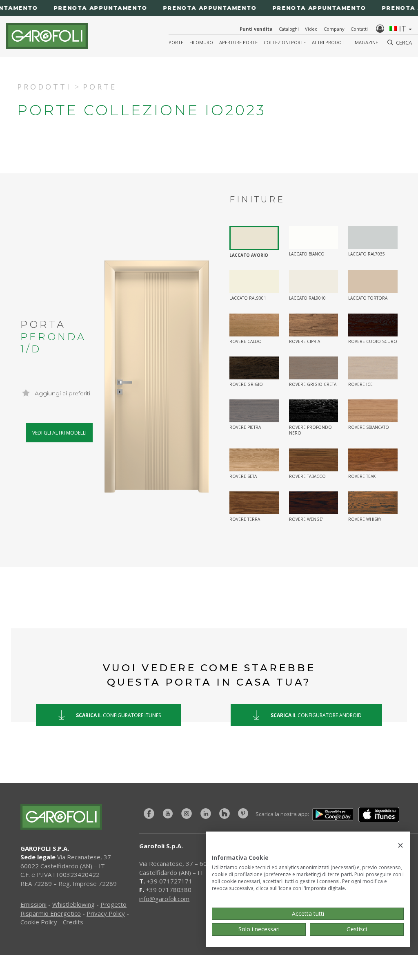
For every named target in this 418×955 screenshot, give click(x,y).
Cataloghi (289, 29)
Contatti (359, 29)
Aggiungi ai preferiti (61, 393)
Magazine (366, 42)
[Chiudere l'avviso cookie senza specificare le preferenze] (400, 845)
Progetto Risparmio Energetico (73, 908)
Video (311, 29)
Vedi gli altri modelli (59, 432)
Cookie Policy (38, 922)
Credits (73, 922)
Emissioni (33, 904)
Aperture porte (238, 42)
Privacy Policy (106, 913)
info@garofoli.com (164, 898)
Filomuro (201, 42)
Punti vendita (256, 29)
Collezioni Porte (285, 42)
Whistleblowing (73, 904)
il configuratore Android (316, 714)
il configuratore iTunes (118, 714)
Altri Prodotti (330, 42)
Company (334, 29)
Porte (176, 42)
